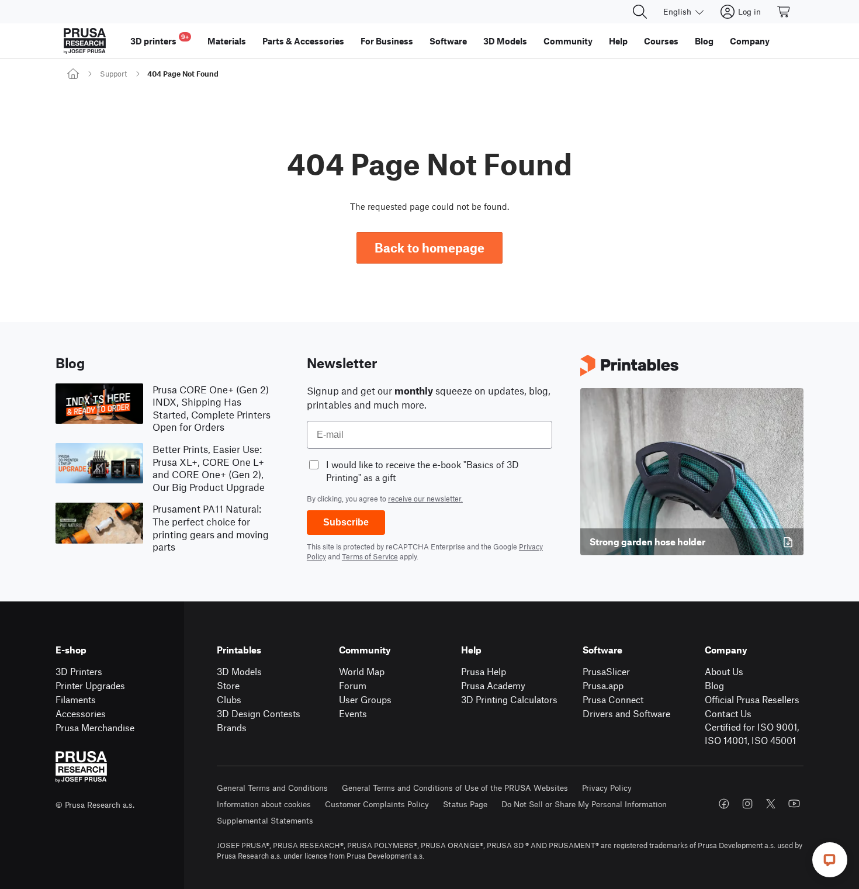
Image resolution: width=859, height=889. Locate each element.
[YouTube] (794, 803)
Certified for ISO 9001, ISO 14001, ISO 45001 (752, 733)
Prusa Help (483, 671)
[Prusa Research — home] (85, 41)
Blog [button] (704, 41)
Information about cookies (264, 804)
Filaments (76, 699)
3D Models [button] (505, 41)
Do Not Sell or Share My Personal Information (584, 804)
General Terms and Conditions (272, 788)
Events (353, 713)
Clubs (229, 699)
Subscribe (346, 522)
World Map (362, 671)
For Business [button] (387, 41)
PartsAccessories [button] (303, 41)
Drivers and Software (626, 713)
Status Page (465, 804)
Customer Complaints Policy (377, 804)
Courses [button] (661, 41)
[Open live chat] (829, 859)
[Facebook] (724, 803)
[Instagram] (747, 803)
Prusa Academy (493, 685)
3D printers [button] (159, 39)
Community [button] (568, 41)
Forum (352, 685)
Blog (714, 685)
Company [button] (750, 41)
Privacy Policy (607, 788)
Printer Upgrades (90, 685)
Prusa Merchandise (95, 727)
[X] (770, 803)
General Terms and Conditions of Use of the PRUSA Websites (455, 788)
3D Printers (79, 671)
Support (113, 73)
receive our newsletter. (425, 498)
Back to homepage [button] (429, 247)
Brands (232, 727)
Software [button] (448, 41)
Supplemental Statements (265, 820)
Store (228, 685)
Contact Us (728, 713)
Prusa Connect (613, 699)
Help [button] (618, 41)
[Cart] (784, 12)
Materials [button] (226, 41)
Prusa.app (603, 685)
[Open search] (640, 12)
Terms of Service (370, 556)
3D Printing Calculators (509, 699)
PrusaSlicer (606, 671)
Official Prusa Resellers (752, 699)
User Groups (365, 699)
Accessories (81, 713)
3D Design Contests (258, 713)
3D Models (239, 671)
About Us (724, 671)
